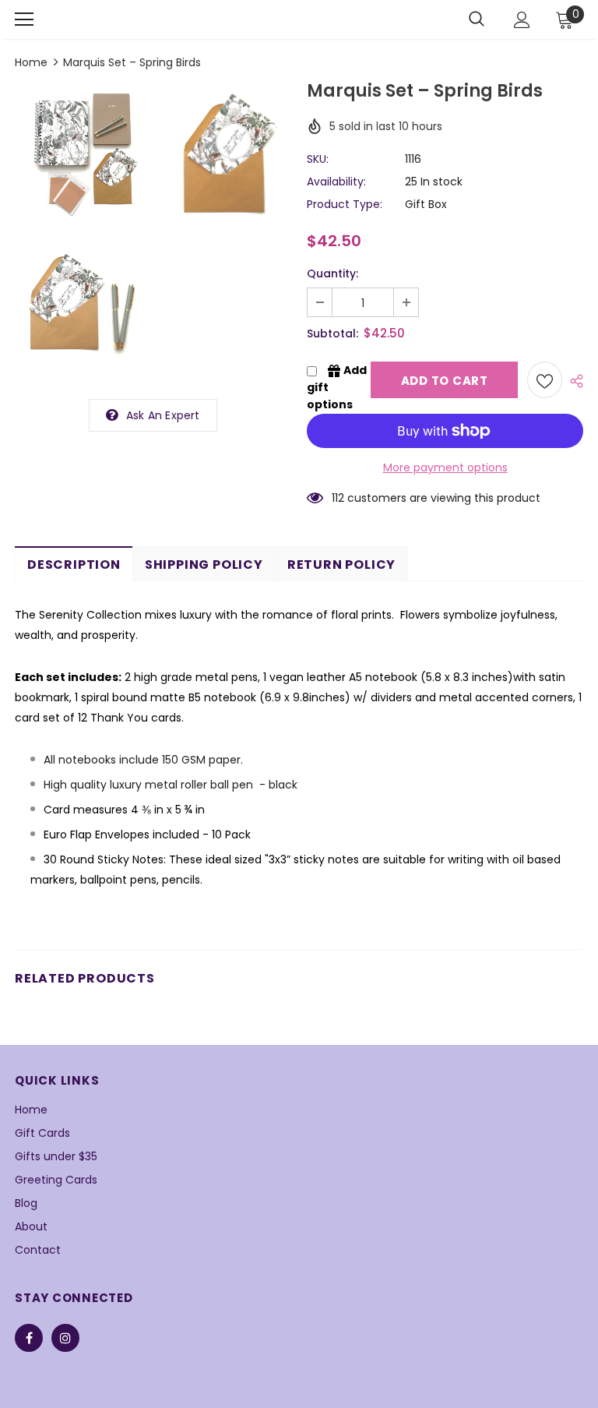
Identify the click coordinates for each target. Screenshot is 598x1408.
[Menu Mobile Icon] (24, 19)
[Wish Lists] (544, 380)
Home (31, 62)
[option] (82, 231)
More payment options (445, 467)
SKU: (318, 159)
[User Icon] (522, 20)
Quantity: (332, 273)
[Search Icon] (476, 19)
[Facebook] (29, 1338)
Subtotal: (332, 333)
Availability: (336, 181)
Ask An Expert (163, 415)
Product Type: (344, 204)
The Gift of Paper (134, 19)
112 (338, 498)
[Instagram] (65, 1338)
